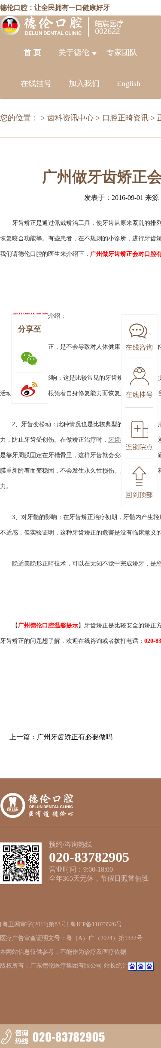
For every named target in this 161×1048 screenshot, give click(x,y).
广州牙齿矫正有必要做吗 (74, 737)
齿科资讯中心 (70, 118)
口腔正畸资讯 (125, 118)
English (128, 83)
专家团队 (121, 52)
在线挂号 (36, 83)
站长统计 (116, 965)
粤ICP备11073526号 (96, 924)
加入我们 (84, 83)
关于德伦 (73, 52)
